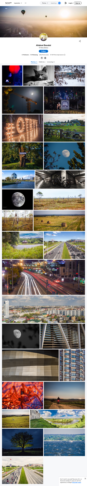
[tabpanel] (43, 274)
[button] (59, 3)
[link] (12, 75)
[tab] (34, 61)
